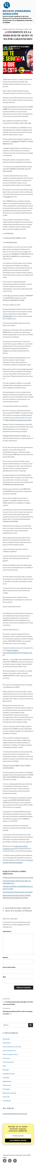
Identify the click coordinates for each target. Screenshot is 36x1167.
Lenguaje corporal (9, 1074)
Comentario (7, 931)
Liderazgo (6, 1077)
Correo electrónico (9, 967)
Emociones (6, 1058)
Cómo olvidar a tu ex (9, 1050)
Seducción (27, 908)
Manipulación (7, 1081)
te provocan (27, 911)
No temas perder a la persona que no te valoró (17, 892)
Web (4, 977)
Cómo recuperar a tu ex (10, 1054)
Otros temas (7, 1085)
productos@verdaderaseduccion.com (15, 1113)
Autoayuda (6, 1039)
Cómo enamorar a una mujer (12, 1047)
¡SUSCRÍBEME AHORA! (18, 1140)
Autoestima (7, 1043)
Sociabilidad (7, 1101)
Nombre (5, 957)
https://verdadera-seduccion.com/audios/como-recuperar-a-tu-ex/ (17, 652)
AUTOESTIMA (7, 316)
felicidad (7, 197)
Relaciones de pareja (13, 908)
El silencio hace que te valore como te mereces (18, 877)
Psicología (6, 1089)
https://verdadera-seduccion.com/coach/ (18, 420)
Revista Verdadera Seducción (17, 12)
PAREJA (14, 141)
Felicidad (6, 1070)
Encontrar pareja (8, 1062)
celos (7, 911)
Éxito (4, 1066)
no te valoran (16, 911)
